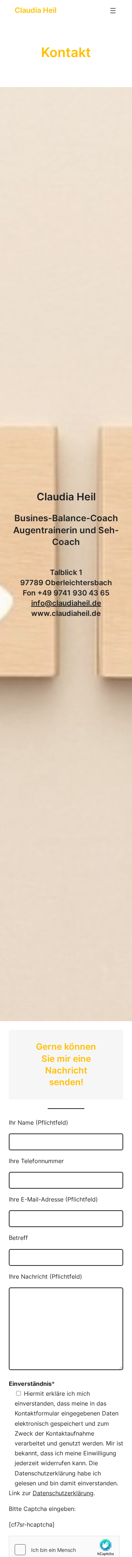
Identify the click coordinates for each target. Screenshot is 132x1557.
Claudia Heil (35, 10)
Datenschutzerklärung (63, 1493)
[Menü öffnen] (113, 10)
